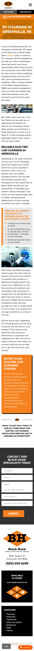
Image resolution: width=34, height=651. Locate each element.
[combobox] (17, 489)
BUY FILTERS (8, 12)
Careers (10, 630)
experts (10, 55)
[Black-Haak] (8, 5)
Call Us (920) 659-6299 (19, 16)
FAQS (9, 628)
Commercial (11, 619)
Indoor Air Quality (14, 622)
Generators (11, 617)
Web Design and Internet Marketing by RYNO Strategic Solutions (17, 644)
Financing (11, 614)
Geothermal (11, 625)
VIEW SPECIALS (25, 12)
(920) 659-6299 (17, 563)
